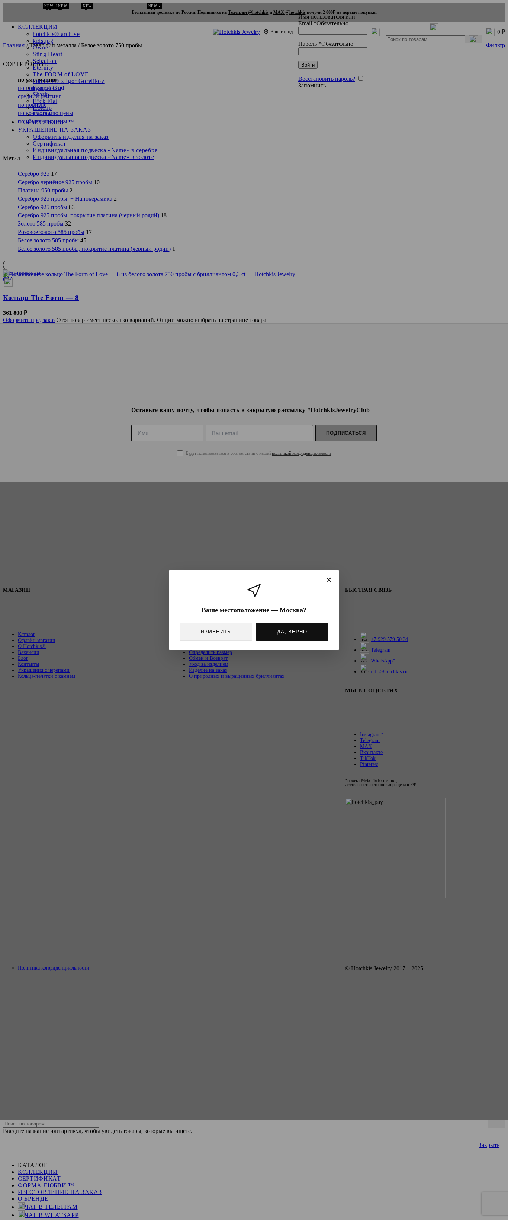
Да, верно (292, 632)
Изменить (216, 632)
